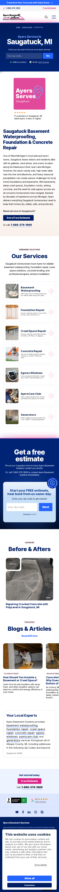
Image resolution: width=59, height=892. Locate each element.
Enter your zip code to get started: (29, 498)
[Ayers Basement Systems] (14, 17)
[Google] (42, 812)
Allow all (29, 878)
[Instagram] (35, 812)
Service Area (27, 27)
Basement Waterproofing (29, 291)
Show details (41, 865)
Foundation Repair (29, 312)
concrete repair (25, 732)
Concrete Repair (29, 353)
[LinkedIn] (29, 812)
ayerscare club (28, 736)
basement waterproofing (22, 725)
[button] (29, 579)
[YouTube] (17, 812)
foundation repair (17, 729)
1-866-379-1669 (13, 8)
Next (45, 507)
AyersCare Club (29, 395)
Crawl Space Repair (29, 332)
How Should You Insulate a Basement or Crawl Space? (23, 671)
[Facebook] (23, 812)
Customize (29, 885)
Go (48, 55)
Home (18, 27)
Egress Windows (29, 374)
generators (13, 740)
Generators (29, 416)
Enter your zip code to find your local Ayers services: (30, 49)
